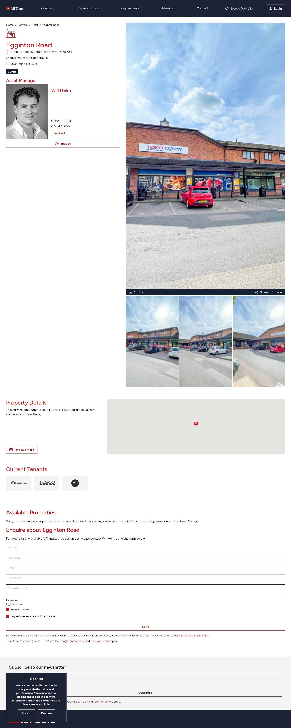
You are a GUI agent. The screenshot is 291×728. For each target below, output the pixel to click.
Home (10, 24)
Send (145, 626)
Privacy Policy (77, 641)
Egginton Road (50, 24)
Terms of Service (100, 641)
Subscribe (145, 693)
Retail (35, 24)
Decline (46, 713)
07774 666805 (61, 126)
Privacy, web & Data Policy (194, 635)
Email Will (59, 133)
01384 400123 (61, 121)
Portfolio (23, 24)
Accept (26, 713)
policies (46, 704)
